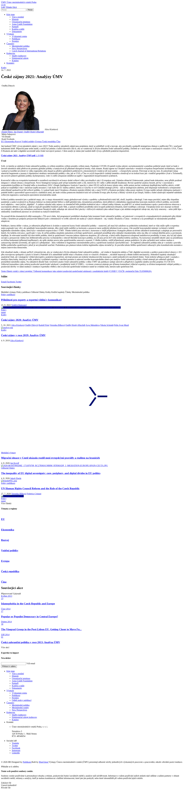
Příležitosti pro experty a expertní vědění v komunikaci (31, 299)
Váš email (31, 663)
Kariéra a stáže (18, 29)
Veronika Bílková (57, 325)
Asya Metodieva (93, 325)
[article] (7, 132)
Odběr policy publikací (21, 700)
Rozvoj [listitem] (18, 141)
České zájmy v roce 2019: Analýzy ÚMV (23, 335)
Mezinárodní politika (20, 46)
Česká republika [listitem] (49, 141)
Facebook (11, 282)
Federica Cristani (34, 494)
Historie (15, 19)
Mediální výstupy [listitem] (8, 453)
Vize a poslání (18, 17)
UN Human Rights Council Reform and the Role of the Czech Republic (40, 488)
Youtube (15, 743)
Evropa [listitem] (38, 141)
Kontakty (10, 63)
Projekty (15, 41)
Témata (9, 7)
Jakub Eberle (15, 478)
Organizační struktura (21, 22)
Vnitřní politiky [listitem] (28, 141)
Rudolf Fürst (44, 325)
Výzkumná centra (19, 36)
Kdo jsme (10, 14)
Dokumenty (17, 31)
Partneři (15, 26)
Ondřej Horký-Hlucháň (75, 325)
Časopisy (10, 43)
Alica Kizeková (18, 325)
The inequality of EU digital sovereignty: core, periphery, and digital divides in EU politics (50, 473)
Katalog (15, 60)
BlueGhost (44, 762)
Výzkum (10, 34)
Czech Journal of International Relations (29, 51)
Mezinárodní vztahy (20, 707)
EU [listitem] (3, 141)
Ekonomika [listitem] (10, 141)
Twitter (18, 282)
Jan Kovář (14, 463)
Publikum (27, 762)
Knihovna (10, 53)
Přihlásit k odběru (9, 666)
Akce (14, 7)
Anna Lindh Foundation (22, 24)
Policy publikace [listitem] (8, 294)
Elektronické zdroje (20, 58)
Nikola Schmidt (107, 325)
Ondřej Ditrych (31, 325)
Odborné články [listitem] (8, 468)
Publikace (16, 39)
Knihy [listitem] (3, 67)
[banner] (18, 2)
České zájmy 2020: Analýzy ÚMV (19, 319)
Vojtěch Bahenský (19, 305)
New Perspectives (19, 48)
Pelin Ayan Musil (121, 325)
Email (4, 282)
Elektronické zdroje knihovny (24, 717)
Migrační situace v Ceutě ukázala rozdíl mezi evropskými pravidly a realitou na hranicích (50, 457)
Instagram (16, 750)
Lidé (3, 7)
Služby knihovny (19, 56)
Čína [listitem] (58, 141)
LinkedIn (16, 753)
